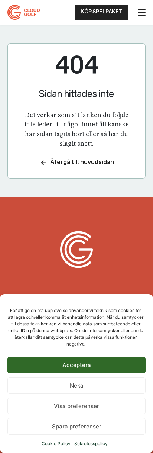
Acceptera (76, 365)
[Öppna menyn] (141, 12)
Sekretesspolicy (91, 443)
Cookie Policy (56, 443)
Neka (77, 385)
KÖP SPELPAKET (102, 12)
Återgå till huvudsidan (82, 163)
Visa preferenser (76, 405)
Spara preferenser (76, 426)
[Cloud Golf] (24, 12)
